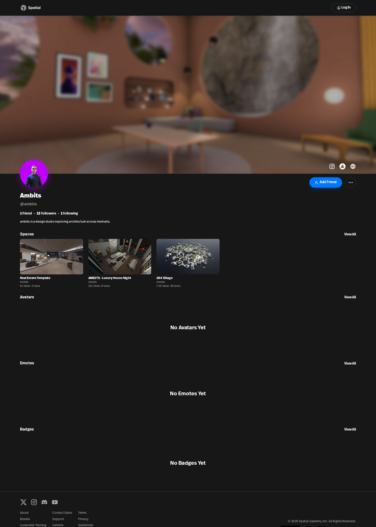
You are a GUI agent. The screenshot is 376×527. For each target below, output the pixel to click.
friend (26, 213)
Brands (25, 519)
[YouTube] (54, 502)
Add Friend (328, 182)
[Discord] (44, 502)
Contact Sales (62, 513)
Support (58, 519)
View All (350, 234)
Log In (346, 7)
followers (46, 213)
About (24, 513)
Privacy (83, 519)
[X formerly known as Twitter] (23, 502)
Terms (82, 513)
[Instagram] (33, 502)
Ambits (24, 282)
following (69, 213)
